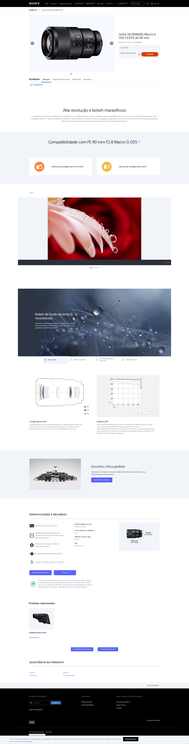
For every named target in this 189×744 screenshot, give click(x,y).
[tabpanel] (94, 322)
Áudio (46, 4)
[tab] (55, 360)
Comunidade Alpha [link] (87, 705)
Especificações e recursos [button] (61, 79)
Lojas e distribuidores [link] (36, 710)
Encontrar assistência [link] (123, 702)
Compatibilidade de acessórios (82, 649)
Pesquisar (56, 703)
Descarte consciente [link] (153, 720)
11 (139, 141)
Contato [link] (119, 708)
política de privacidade (25, 741)
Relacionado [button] (77, 79)
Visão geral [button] (46, 79)
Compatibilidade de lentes (108, 649)
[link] (32, 722)
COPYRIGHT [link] (49, 732)
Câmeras (53, 4)
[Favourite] (139, 54)
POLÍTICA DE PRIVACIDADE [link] (36, 732)
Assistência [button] (87, 79)
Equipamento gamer (65, 4)
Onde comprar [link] (121, 705)
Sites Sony (100, 4)
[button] (32, 43)
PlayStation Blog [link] (86, 702)
